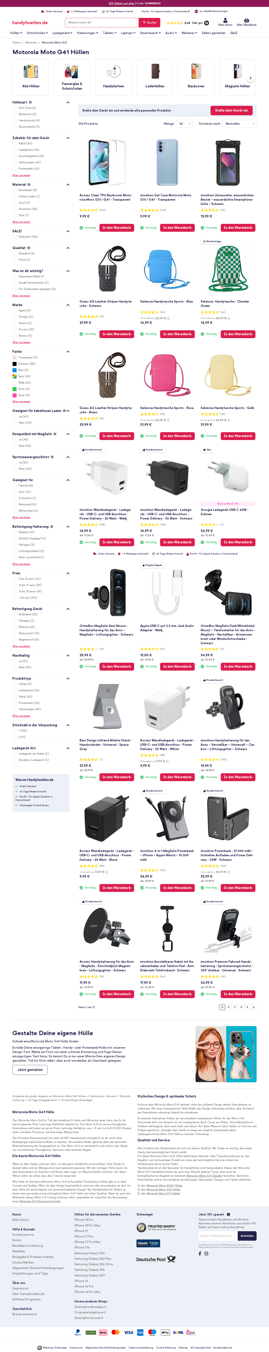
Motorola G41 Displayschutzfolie (39, 1201)
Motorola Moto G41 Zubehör (205, 1176)
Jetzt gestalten (30, 1070)
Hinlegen (25, 544)
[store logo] (35, 22)
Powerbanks (26, 168)
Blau (21, 370)
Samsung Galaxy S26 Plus (92, 1259)
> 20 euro (25, 597)
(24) (222, 312)
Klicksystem (26, 633)
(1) (222, 524)
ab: (86, 535)
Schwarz (23, 363)
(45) (223, 976)
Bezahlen (18, 1251)
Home (16, 42)
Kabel (23, 143)
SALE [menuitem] (233, 33)
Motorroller (26, 510)
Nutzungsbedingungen (244, 1247)
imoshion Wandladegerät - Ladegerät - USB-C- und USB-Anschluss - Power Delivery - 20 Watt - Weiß (106, 514)
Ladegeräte (26, 149)
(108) (102, 524)
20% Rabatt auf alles (121, 3)
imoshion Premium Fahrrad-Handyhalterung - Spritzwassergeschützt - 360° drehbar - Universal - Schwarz (227, 966)
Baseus (23, 335)
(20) (162, 312)
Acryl (22, 202)
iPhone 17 (81, 1231)
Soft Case (25, 108)
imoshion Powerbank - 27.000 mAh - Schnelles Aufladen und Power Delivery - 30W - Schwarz (227, 855)
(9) (222, 649)
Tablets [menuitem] (108, 33)
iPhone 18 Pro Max (87, 1225)
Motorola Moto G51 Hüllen (163, 1189)
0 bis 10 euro (27, 578)
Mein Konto (225, 25)
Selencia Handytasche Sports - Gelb (227, 408)
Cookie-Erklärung (166, 1347)
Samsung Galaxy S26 (89, 1253)
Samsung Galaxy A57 (89, 1275)
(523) (102, 210)
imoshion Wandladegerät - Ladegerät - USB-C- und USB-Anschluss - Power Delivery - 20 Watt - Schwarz (166, 514)
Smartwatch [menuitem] (149, 33)
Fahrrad (24, 485)
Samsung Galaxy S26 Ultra (93, 1264)
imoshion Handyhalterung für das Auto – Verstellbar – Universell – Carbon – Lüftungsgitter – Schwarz (228, 744)
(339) (163, 210)
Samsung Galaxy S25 (89, 1270)
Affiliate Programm (26, 1299)
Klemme (24, 532)
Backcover (25, 114)
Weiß (21, 382)
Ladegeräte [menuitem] (61, 33)
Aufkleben (25, 614)
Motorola (31, 42)
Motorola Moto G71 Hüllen (163, 1193)
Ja (20, 416)
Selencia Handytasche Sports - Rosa (167, 408)
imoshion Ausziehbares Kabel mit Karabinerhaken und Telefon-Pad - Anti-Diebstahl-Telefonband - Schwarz (167, 966)
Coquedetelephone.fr (90, 1312)
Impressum (20, 1288)
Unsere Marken (23, 1262)
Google (24, 316)
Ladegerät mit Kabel (32, 753)
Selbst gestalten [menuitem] (213, 33)
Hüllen (23, 684)
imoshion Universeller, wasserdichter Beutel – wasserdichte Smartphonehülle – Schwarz (227, 199)
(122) (223, 866)
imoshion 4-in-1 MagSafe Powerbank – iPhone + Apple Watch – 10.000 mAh (167, 855)
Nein (22, 423)
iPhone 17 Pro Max (87, 1242)
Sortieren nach (209, 124)
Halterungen (27, 162)
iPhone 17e (82, 1248)
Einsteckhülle (27, 126)
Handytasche (27, 120)
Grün (21, 389)
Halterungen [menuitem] (86, 33)
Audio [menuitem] (169, 33)
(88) (162, 755)
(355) (223, 759)
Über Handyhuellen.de (28, 1294)
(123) (163, 870)
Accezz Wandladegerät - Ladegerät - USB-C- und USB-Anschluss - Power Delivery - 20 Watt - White (167, 744)
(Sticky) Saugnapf (30, 538)
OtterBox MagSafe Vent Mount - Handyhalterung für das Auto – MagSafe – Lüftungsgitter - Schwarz (106, 630)
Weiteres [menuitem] (188, 33)
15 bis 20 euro (27, 591)
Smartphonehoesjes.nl (90, 1307)
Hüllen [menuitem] (14, 33)
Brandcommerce (24, 1314)
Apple (23, 310)
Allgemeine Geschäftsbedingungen (38, 1268)
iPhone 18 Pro (84, 1220)
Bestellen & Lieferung (27, 1246)
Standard (25, 253)
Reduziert (25, 236)
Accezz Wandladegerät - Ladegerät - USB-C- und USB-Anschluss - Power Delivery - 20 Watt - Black (107, 855)
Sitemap (183, 1347)
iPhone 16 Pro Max (87, 1292)
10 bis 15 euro (27, 585)
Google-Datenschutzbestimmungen (213, 1247)
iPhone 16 (81, 1281)
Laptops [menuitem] (127, 33)
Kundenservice (23, 1235)
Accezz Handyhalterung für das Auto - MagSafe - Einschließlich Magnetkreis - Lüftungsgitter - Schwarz (107, 966)
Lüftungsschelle (29, 551)
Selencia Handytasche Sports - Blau (166, 302)
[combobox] (112, 22)
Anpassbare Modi (30, 276)
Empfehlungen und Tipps (30, 1273)
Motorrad (25, 504)
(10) (101, 316)
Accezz (24, 329)
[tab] (41, 101)
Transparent (25, 357)
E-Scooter (25, 498)
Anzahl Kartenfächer (32, 282)
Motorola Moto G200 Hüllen (165, 1185)
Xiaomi (23, 323)
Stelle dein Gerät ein (231, 110)
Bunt (21, 376)
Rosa (21, 395)
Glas (22, 215)
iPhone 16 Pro (84, 1286)
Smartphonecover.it (88, 1318)
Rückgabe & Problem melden (33, 1257)
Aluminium (25, 209)
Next (251, 78)
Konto (16, 1240)
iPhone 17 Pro (84, 1236)
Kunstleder (26, 190)
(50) (101, 976)
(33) (222, 210)
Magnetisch (26, 639)
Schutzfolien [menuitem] (36, 33)
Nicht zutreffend (29, 557)
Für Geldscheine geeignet (35, 289)
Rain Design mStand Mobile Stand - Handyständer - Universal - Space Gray (106, 744)
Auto (22, 492)
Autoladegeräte (29, 156)
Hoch (22, 259)
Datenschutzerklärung (141, 1347)
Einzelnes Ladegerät (32, 760)
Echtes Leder (27, 196)
